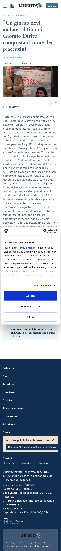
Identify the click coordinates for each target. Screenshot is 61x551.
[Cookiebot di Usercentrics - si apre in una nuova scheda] (43, 231)
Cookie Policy (25, 543)
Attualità (8, 15)
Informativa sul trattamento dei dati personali (28, 546)
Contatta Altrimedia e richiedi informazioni (32, 447)
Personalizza (28, 306)
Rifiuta (30, 317)
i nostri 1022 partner (22, 247)
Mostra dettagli (42, 285)
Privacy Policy (41, 543)
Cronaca (21, 15)
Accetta (30, 295)
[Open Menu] (5, 6)
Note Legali (11, 543)
